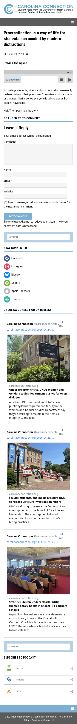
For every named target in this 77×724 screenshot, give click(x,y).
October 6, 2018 (15, 54)
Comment (10, 141)
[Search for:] (38, 237)
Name (7, 169)
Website (8, 191)
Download (14, 79)
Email (7, 180)
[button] (72, 22)
